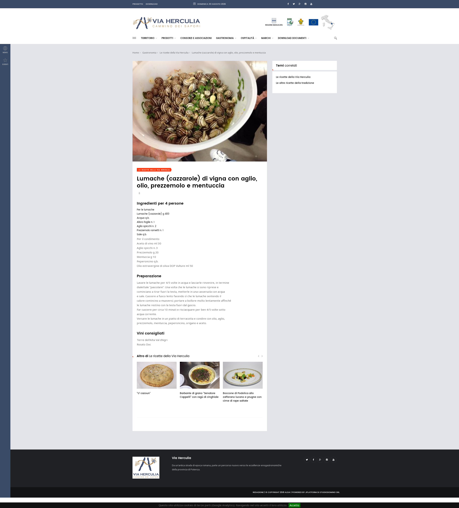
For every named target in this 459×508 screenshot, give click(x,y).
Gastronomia (225, 38)
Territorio (148, 38)
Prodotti (168, 38)
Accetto (294, 505)
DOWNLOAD (152, 4)
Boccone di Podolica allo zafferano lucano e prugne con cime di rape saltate (242, 397)
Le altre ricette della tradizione (295, 83)
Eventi (5, 64)
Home (136, 52)
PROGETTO (138, 4)
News (5, 52)
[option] (156, 380)
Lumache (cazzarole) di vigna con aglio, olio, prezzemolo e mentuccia (229, 52)
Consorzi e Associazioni (196, 38)
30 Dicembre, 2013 (152, 390)
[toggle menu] (134, 38)
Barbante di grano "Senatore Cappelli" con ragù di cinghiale (199, 395)
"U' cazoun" (144, 393)
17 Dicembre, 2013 (195, 390)
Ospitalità (248, 38)
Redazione (258, 492)
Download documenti (292, 38)
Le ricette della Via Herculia (174, 52)
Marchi (266, 38)
